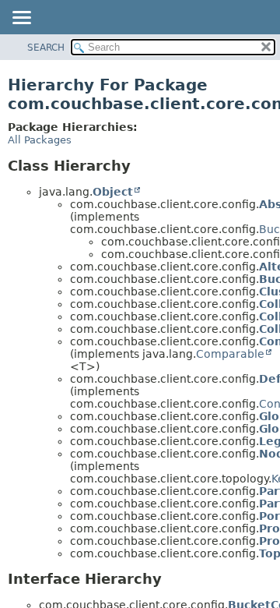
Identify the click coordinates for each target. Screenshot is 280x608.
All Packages (40, 140)
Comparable (230, 354)
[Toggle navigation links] (21, 19)
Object (113, 192)
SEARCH (46, 47)
